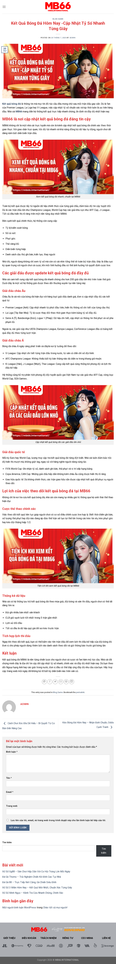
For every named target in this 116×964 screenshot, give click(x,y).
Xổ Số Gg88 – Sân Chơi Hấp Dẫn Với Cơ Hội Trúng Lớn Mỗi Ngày (36, 871)
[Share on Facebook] (49, 681)
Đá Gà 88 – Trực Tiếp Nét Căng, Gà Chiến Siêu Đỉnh (29, 882)
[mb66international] (58, 7)
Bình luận (12, 752)
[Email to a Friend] (60, 681)
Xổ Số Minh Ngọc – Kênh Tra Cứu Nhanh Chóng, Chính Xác (32, 892)
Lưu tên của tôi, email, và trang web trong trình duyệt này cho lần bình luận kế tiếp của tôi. (58, 820)
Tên (9, 778)
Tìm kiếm (7, 842)
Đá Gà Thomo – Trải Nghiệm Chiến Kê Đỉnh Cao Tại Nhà (31, 876)
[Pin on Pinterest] (66, 681)
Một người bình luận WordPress (19, 907)
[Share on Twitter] (55, 681)
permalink (80, 692)
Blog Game (58, 19)
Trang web (11, 806)
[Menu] (4, 6)
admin (73, 38)
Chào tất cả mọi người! (55, 907)
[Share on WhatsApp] (44, 681)
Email (9, 792)
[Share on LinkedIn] (71, 681)
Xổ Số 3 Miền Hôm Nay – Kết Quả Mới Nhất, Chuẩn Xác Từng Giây (37, 887)
